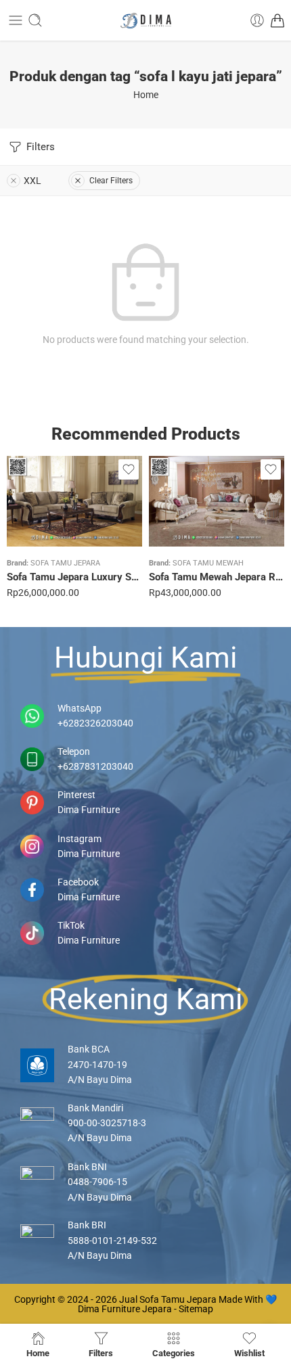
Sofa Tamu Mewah (208, 563)
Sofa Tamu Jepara (65, 563)
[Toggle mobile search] (35, 20)
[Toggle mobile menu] (15, 20)
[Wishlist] (128, 469)
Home (145, 94)
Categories (173, 1353)
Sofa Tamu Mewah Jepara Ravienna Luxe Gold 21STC (216, 577)
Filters (39, 147)
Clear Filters (111, 180)
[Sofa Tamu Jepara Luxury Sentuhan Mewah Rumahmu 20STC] (74, 501)
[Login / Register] (257, 20)
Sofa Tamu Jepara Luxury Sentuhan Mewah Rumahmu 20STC (74, 577)
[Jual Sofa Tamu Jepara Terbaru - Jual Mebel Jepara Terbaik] (145, 20)
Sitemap (196, 1308)
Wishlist (249, 1353)
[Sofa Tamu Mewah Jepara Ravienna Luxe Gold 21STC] (216, 501)
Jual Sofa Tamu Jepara (168, 1299)
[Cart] (277, 20)
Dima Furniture (89, 809)
